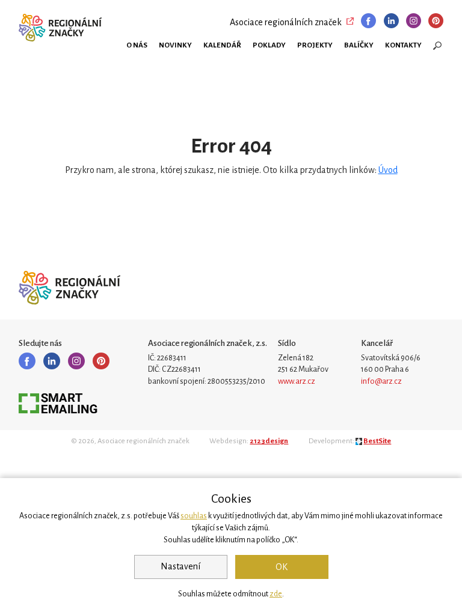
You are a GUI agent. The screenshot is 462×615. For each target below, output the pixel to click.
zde (276, 594)
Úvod (388, 170)
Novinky (175, 45)
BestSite (377, 441)
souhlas (193, 516)
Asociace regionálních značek (286, 22)
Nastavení (180, 566)
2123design (269, 441)
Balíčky (359, 45)
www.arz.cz (296, 381)
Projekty (315, 45)
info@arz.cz (381, 381)
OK (282, 567)
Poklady (269, 45)
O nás (136, 45)
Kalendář (222, 45)
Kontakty (403, 45)
